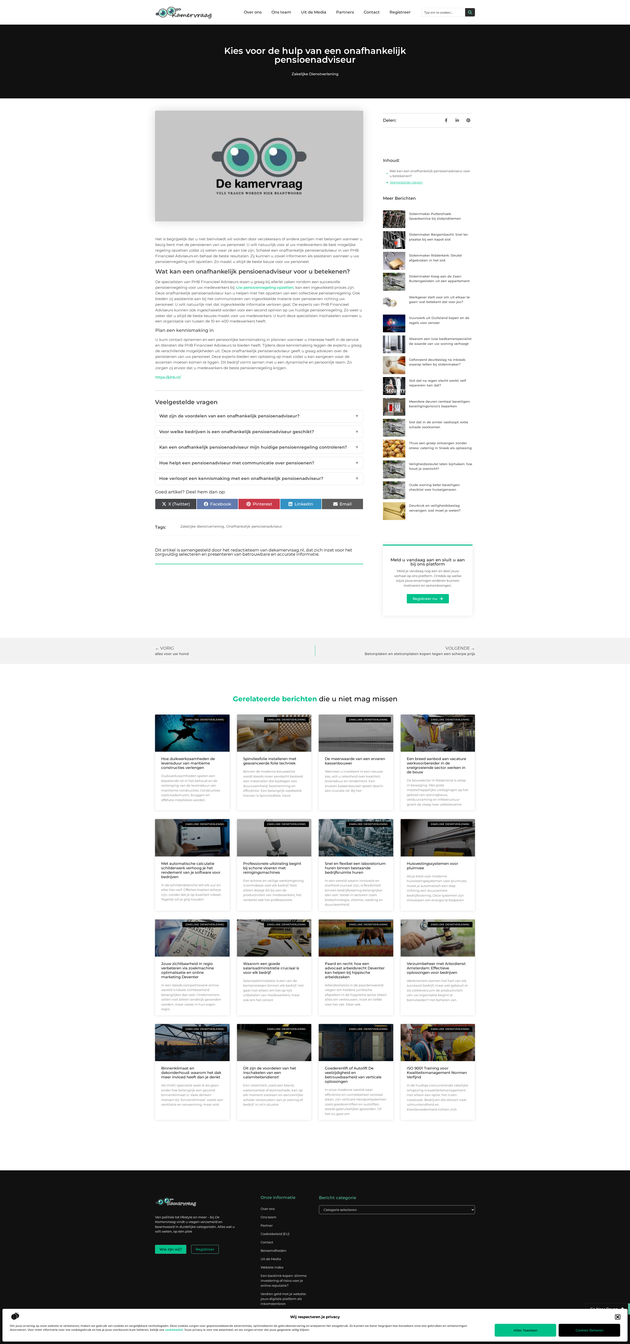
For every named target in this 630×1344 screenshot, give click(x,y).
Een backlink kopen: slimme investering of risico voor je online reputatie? (284, 1280)
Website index (272, 1267)
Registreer (400, 12)
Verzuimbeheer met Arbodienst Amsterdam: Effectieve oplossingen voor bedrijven (436, 968)
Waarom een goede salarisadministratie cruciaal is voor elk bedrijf (271, 968)
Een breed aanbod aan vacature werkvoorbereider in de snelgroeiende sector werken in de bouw (436, 765)
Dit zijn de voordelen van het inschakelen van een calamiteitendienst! (269, 1072)
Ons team (281, 12)
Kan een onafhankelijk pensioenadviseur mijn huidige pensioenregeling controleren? (259, 447)
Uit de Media (313, 12)
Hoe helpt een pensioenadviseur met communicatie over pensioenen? (259, 462)
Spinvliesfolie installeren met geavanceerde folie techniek (269, 760)
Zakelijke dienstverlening (315, 74)
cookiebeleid (174, 1329)
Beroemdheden (273, 1250)
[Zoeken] (470, 12)
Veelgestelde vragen (406, 182)
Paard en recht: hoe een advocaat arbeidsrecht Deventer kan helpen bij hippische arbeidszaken (355, 970)
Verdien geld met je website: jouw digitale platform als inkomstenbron (283, 1299)
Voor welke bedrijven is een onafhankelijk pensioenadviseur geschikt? (259, 431)
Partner (267, 1225)
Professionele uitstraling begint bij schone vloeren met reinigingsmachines (272, 868)
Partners (345, 12)
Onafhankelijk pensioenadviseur (254, 526)
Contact (372, 12)
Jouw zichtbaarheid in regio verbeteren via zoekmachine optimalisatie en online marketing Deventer (187, 970)
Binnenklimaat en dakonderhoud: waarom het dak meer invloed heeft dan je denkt (191, 1072)
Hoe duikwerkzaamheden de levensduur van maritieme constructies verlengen (188, 763)
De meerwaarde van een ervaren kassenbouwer (355, 760)
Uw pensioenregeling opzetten (265, 287)
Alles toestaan (525, 1330)
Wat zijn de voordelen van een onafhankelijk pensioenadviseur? (259, 415)
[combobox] (443, 12)
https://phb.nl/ (168, 377)
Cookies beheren (589, 1330)
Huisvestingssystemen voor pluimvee (432, 865)
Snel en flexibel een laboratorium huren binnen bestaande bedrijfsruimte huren (355, 868)
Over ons (253, 12)
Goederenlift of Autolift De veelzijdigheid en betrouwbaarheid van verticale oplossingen (353, 1075)
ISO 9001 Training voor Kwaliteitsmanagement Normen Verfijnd (437, 1072)
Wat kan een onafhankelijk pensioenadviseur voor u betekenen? (430, 173)
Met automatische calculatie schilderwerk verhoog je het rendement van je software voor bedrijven (190, 870)
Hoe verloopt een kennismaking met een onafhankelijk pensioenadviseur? (259, 478)
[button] (617, 1316)
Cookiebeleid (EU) (275, 1234)
